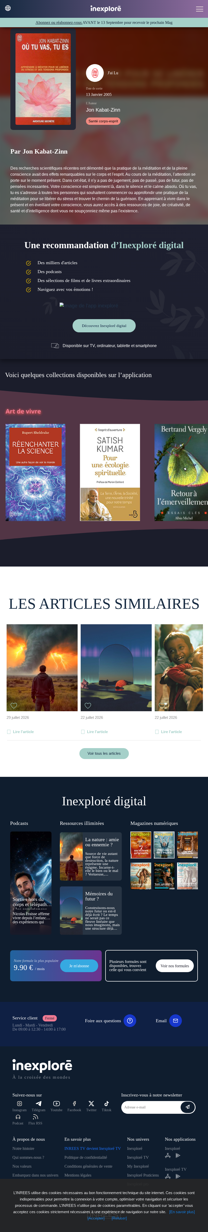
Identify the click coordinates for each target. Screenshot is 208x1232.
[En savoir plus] (182, 1212)
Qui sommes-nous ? (28, 1157)
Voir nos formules (175, 966)
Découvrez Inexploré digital (104, 326)
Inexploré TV (138, 1157)
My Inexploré (138, 1166)
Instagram (19, 1110)
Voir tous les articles (104, 753)
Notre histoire (23, 1148)
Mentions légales (77, 1175)
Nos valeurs (21, 1166)
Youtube (56, 1110)
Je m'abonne (79, 966)
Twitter (91, 1110)
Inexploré (134, 1148)
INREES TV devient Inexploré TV (92, 1148)
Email (161, 1020)
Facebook (74, 1110)
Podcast (17, 1123)
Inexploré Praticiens (143, 1175)
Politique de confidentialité (85, 1157)
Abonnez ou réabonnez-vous (59, 22)
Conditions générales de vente (88, 1166)
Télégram (38, 1110)
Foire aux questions (103, 1020)
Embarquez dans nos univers (35, 1175)
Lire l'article (23, 732)
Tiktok (106, 1110)
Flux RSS (35, 1123)
